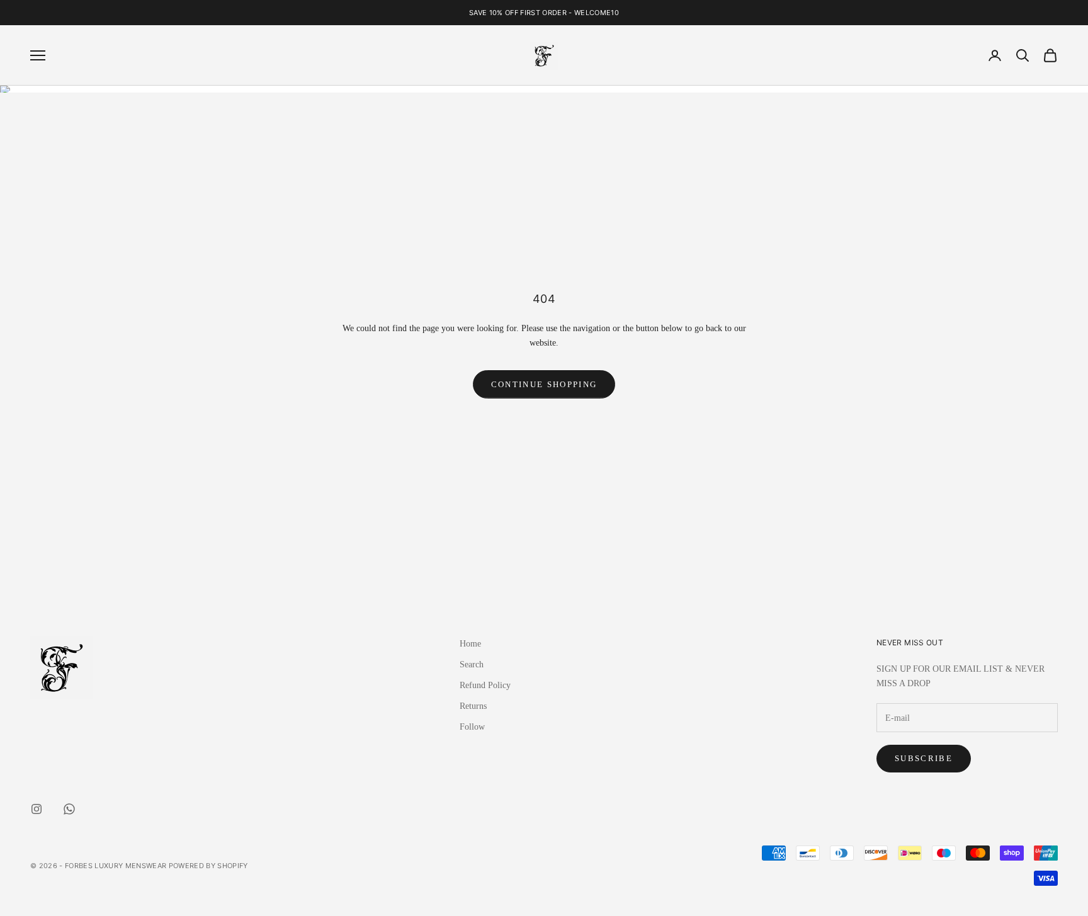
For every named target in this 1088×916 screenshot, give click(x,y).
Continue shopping (544, 384)
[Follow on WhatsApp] (69, 809)
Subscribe (924, 758)
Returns (473, 706)
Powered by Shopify (208, 865)
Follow (472, 727)
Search (472, 664)
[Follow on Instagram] (36, 809)
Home (470, 643)
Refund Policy (485, 685)
